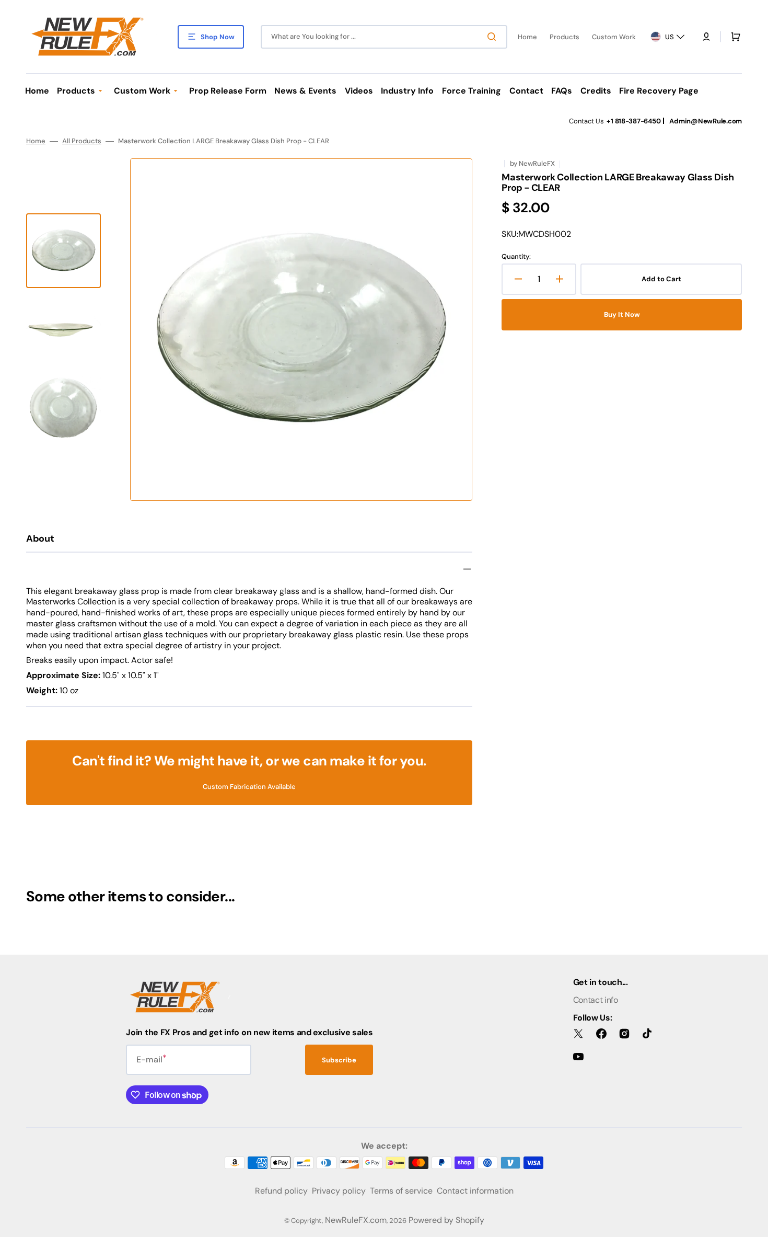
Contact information (475, 1190)
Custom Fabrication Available (249, 786)
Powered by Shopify (446, 1220)
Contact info (595, 999)
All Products (81, 141)
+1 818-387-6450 (633, 121)
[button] (706, 36)
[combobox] (384, 37)
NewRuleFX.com (356, 1220)
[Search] (493, 36)
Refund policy (281, 1190)
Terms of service (401, 1190)
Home (35, 141)
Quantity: (516, 257)
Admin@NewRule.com (705, 121)
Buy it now (622, 314)
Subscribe (339, 1060)
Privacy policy (339, 1190)
